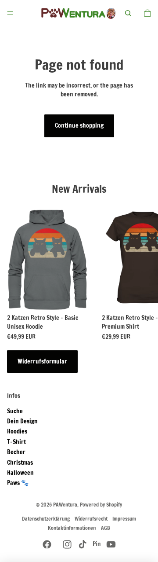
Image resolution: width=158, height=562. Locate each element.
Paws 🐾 (18, 482)
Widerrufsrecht (91, 518)
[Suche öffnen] (128, 13)
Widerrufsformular (42, 361)
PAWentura (65, 504)
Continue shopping (79, 125)
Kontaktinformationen (72, 528)
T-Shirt (16, 441)
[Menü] (10, 13)
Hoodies (17, 431)
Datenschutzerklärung (46, 518)
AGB (105, 528)
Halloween (20, 472)
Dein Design (22, 421)
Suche (15, 411)
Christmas (20, 462)
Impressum (124, 518)
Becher (16, 452)
